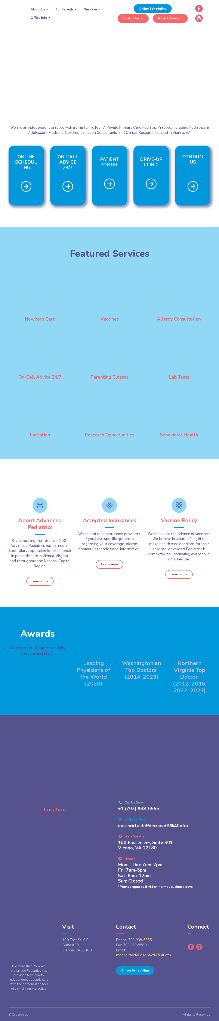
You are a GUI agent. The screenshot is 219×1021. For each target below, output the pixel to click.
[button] (153, 8)
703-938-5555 (140, 940)
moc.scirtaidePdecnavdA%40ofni (144, 955)
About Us (38, 9)
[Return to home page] (16, 13)
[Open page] (26, 186)
